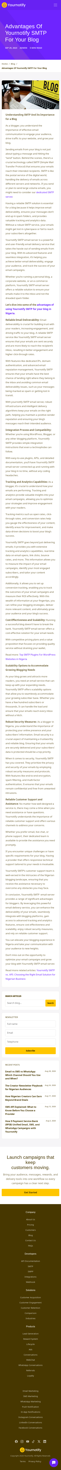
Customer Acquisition (30, 1297)
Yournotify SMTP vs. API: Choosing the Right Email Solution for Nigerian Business (30, 974)
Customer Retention (30, 1307)
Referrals (30, 1370)
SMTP (30, 1266)
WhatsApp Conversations (30, 1365)
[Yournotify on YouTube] (27, 1441)
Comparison (30, 1313)
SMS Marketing (30, 1396)
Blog (13, 63)
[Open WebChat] (53, 1462)
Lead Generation (31, 1333)
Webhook (30, 1282)
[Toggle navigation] (55, 5)
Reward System (30, 1339)
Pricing (30, 1224)
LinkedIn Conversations (30, 1422)
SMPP (30, 1271)
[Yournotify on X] (39, 1441)
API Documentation (30, 1261)
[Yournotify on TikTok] (33, 1441)
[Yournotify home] (14, 5)
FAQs (30, 1245)
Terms (23, 1461)
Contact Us (30, 1240)
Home (5, 63)
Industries (30, 1318)
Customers (30, 1230)
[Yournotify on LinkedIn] (44, 1441)
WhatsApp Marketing (30, 1401)
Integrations (30, 1276)
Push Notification (30, 1406)
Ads (30, 1349)
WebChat (30, 1360)
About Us (30, 1219)
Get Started (30, 1192)
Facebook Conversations (30, 1427)
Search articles (13, 996)
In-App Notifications (30, 1412)
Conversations (30, 1354)
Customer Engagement (30, 1302)
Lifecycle (30, 1344)
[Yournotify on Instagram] (22, 1441)
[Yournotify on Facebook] (16, 1441)
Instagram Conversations (30, 1417)
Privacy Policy (35, 1461)
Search (50, 1003)
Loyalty (30, 1375)
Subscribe (30, 1050)
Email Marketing (30, 1391)
